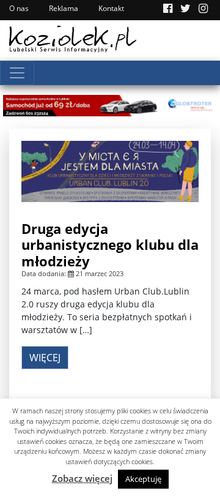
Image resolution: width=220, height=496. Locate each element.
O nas (19, 8)
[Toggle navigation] (17, 73)
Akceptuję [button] (143, 478)
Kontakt (111, 8)
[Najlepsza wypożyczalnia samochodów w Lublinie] (110, 104)
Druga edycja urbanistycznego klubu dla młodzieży (110, 244)
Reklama (63, 8)
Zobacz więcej (82, 478)
